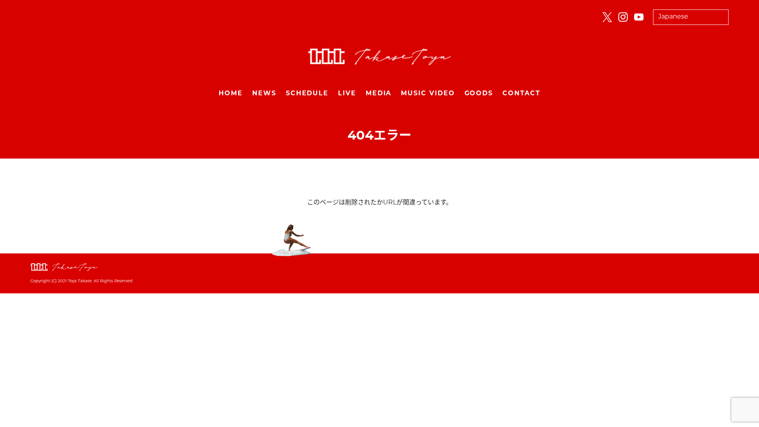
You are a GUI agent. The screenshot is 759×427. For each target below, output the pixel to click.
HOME (231, 94)
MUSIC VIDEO (428, 94)
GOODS (478, 94)
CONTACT (521, 94)
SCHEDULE (307, 94)
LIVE (347, 94)
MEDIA (379, 94)
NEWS (264, 94)
